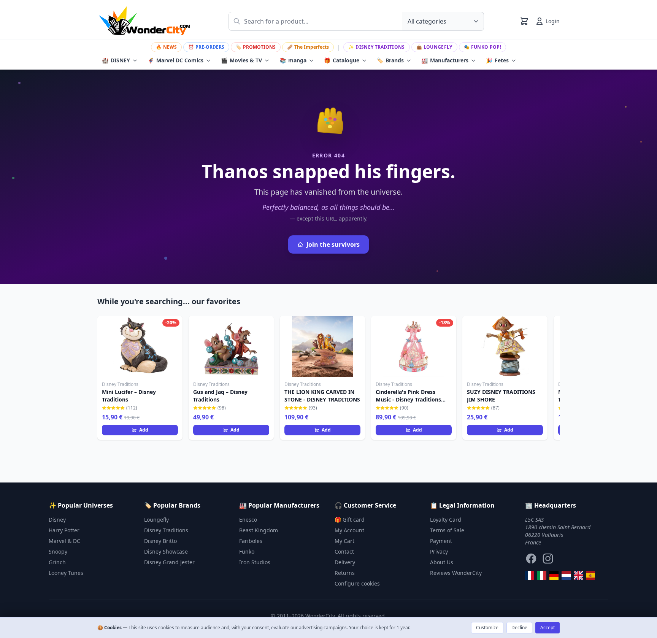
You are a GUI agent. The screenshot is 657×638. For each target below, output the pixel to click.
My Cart (344, 540)
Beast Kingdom (258, 530)
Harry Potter (64, 530)
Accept (547, 627)
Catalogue (341, 60)
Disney (57, 519)
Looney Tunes (66, 572)
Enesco (248, 519)
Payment (441, 540)
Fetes (497, 60)
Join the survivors (333, 244)
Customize (487, 627)
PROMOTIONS (256, 47)
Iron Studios (254, 562)
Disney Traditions (376, 47)
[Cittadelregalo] (541, 575)
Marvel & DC (64, 540)
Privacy (439, 551)
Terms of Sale (447, 530)
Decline (519, 627)
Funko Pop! (482, 47)
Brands (390, 60)
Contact (344, 551)
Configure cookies (357, 583)
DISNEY (116, 60)
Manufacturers (444, 60)
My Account (349, 530)
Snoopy (58, 551)
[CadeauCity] (529, 575)
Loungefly (434, 47)
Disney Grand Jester (169, 562)
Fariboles (250, 540)
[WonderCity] (554, 575)
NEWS (166, 47)
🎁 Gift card (350, 519)
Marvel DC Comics (175, 60)
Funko (246, 551)
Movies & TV (241, 60)
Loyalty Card (445, 519)
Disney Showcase (166, 551)
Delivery (345, 562)
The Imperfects (308, 47)
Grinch (57, 562)
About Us (441, 562)
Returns (345, 572)
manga (292, 60)
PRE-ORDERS (206, 47)
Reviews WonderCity (456, 572)
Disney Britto (160, 540)
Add (143, 430)
